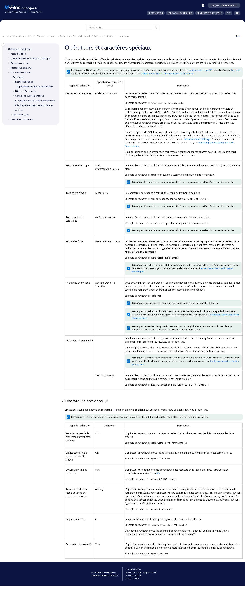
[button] (7, 49)
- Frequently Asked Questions (168, 73)
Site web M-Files (133, 569)
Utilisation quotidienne (180, 13)
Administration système (209, 13)
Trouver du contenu (47, 36)
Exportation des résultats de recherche (35, 100)
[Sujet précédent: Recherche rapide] (237, 36)
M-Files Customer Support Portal (141, 572)
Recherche (65, 36)
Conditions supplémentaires (29, 95)
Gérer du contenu (20, 63)
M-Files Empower (134, 575)
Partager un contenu (21, 67)
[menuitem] (155, 13)
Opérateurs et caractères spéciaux (111, 36)
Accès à (18, 53)
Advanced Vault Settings (197, 139)
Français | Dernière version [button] (224, 5)
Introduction (156, 13)
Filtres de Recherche (25, 91)
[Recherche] (156, 27)
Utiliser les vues (21, 114)
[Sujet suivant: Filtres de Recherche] (240, 36)
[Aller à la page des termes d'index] (236, 14)
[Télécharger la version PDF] (203, 5)
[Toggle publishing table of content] (3, 44)
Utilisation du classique (30, 58)
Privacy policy (132, 578)
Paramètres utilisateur (22, 119)
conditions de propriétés (201, 70)
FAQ (228, 13)
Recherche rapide (82, 36)
